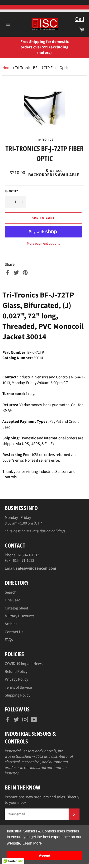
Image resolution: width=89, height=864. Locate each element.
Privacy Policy (16, 679)
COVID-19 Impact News (23, 664)
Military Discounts (19, 616)
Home (7, 68)
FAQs (9, 640)
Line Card (12, 600)
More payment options (43, 243)
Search (10, 592)
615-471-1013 (28, 555)
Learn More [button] (32, 843)
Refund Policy (16, 671)
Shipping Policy (17, 695)
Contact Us (14, 632)
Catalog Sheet (16, 608)
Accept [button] (44, 855)
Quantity (11, 191)
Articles (11, 624)
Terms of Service (18, 687)
